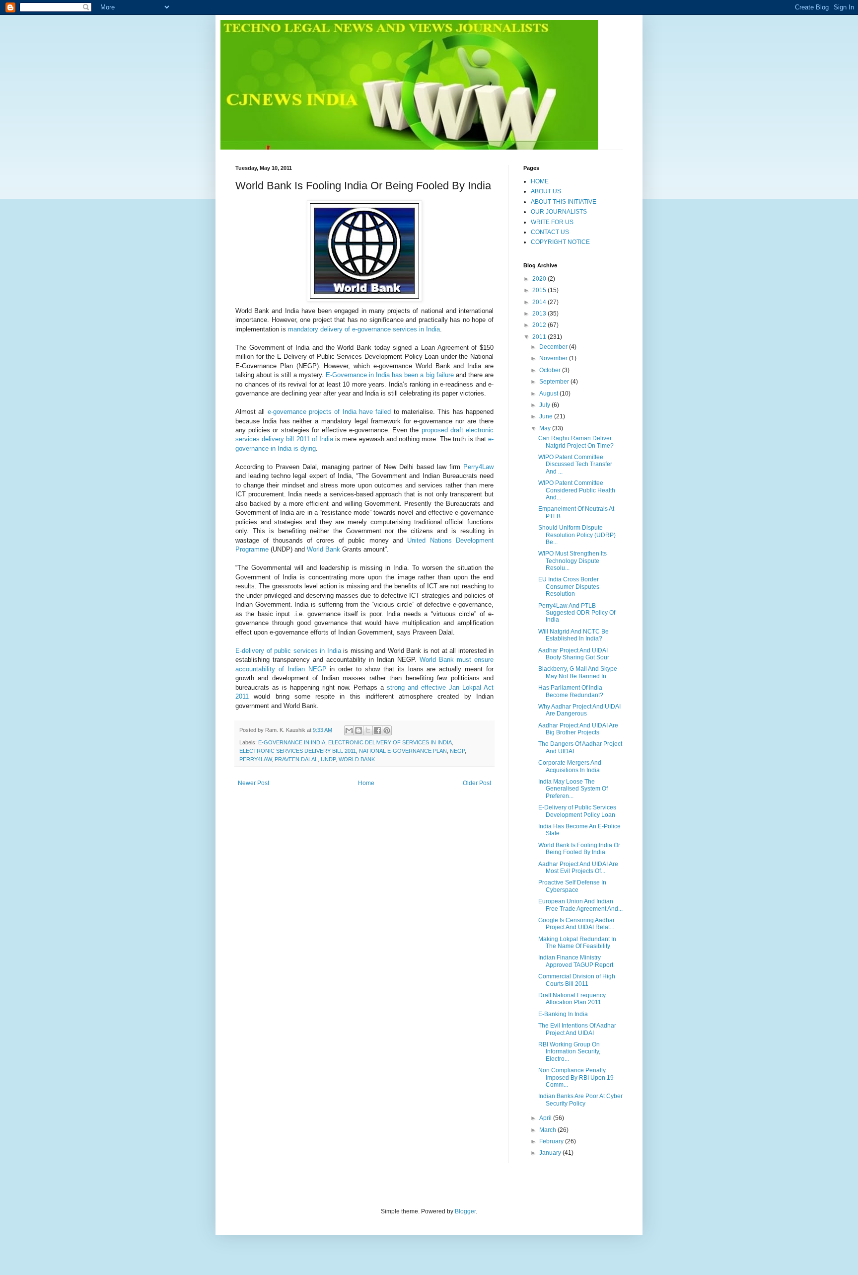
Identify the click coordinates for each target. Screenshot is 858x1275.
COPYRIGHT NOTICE (560, 242)
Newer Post (253, 783)
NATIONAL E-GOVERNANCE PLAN (403, 751)
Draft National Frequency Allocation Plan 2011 (572, 999)
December (554, 346)
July (545, 404)
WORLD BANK (357, 759)
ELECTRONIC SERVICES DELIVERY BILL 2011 (297, 751)
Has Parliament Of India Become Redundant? (570, 691)
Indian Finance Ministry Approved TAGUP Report (575, 961)
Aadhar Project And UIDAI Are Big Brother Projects (578, 729)
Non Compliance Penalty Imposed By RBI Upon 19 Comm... (576, 1077)
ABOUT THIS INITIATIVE (563, 201)
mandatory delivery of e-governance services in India (364, 329)
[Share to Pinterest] (387, 730)
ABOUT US (546, 191)
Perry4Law (478, 467)
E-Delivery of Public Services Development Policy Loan (577, 811)
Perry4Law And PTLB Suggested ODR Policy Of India (576, 613)
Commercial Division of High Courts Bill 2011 (576, 980)
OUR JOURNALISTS (559, 211)
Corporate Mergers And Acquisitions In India (569, 766)
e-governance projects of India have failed (329, 411)
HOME (540, 181)
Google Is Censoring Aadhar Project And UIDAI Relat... (576, 924)
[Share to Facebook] (377, 730)
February (552, 1141)
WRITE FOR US (552, 222)
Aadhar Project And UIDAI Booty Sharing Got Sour (573, 654)
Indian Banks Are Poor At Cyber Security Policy (580, 1100)
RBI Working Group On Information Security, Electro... (569, 1051)
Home (366, 783)
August (549, 393)
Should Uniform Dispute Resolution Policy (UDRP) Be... (577, 535)
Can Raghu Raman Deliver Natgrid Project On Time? (576, 442)
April (546, 1118)
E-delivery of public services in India (288, 650)
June (546, 416)
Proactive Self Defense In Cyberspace (572, 886)
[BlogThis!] (358, 730)
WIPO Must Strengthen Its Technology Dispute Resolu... (572, 560)
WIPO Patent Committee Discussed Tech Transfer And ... (575, 464)
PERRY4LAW (255, 759)
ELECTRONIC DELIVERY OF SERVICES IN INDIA (390, 742)
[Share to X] (368, 730)
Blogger (465, 1211)
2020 (540, 278)
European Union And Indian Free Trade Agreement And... (580, 905)
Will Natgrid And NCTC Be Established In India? (573, 635)
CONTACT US (550, 232)
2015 (540, 290)
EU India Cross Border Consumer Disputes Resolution (568, 586)
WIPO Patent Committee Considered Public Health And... (576, 490)
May (545, 428)
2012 (540, 324)
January (551, 1152)
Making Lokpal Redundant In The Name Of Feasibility (577, 943)
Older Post (477, 783)
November (554, 358)
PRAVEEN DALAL (296, 759)
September (555, 381)
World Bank (323, 549)
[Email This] (349, 730)
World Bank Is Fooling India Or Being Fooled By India (579, 849)
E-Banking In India (563, 1014)
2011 (540, 336)
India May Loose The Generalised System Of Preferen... (573, 788)
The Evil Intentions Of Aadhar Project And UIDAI (577, 1029)
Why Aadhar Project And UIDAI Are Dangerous (579, 710)
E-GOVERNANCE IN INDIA (291, 742)
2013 (540, 313)
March (548, 1129)
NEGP (457, 751)
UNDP (328, 759)
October (550, 370)
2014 (540, 302)
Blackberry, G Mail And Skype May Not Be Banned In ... (577, 672)
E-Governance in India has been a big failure (390, 375)
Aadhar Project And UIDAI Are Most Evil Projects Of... (578, 868)
